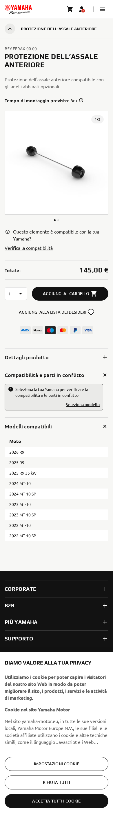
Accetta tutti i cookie (56, 801)
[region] (56, 733)
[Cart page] (70, 9)
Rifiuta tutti (56, 782)
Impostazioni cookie (56, 763)
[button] (102, 9)
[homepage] (18, 9)
